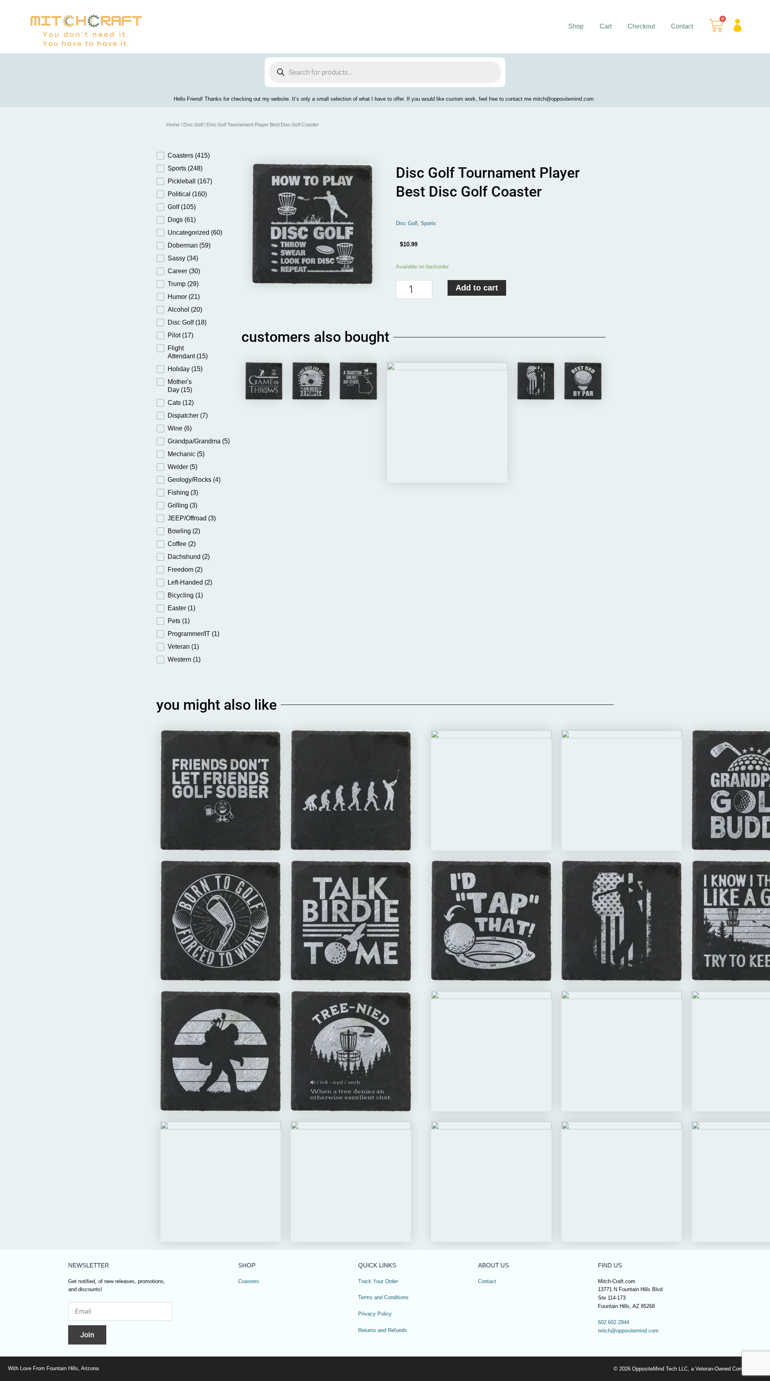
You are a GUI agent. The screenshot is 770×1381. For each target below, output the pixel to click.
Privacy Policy (375, 1314)
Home (173, 124)
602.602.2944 (613, 1322)
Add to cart (477, 287)
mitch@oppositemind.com (628, 1331)
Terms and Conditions (383, 1297)
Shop (576, 26)
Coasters (248, 1281)
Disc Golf (193, 124)
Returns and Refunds (382, 1330)
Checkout (641, 26)
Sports (428, 223)
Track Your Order (378, 1281)
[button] (186, 156)
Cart (606, 26)
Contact (682, 26)
